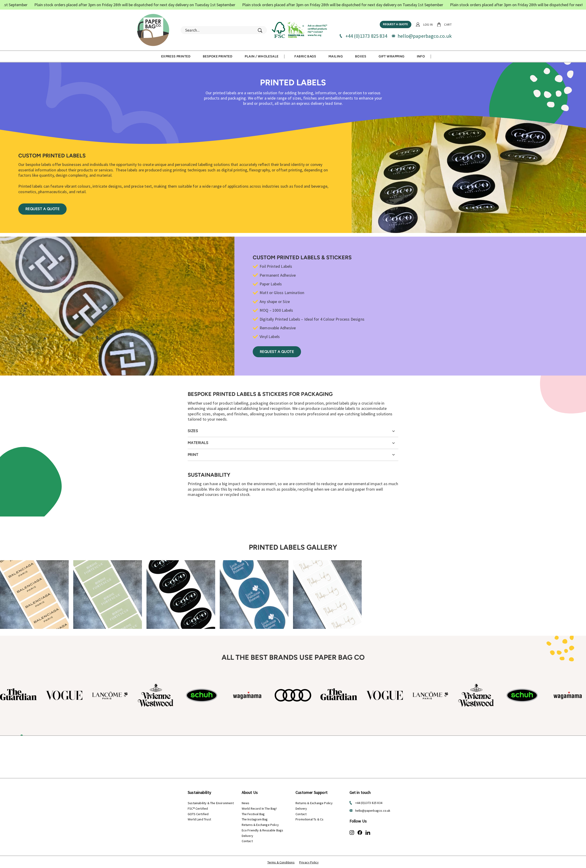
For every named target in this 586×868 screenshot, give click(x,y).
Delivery (247, 836)
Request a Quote (395, 24)
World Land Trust (199, 819)
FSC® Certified (198, 808)
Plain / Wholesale (261, 56)
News (246, 803)
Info (421, 56)
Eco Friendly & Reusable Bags (262, 830)
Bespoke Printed (217, 56)
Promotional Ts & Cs (309, 819)
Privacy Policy (309, 862)
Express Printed (175, 56)
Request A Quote (277, 351)
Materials (198, 443)
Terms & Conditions (281, 862)
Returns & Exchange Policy (260, 825)
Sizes (193, 431)
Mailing (335, 56)
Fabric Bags (305, 56)
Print (193, 454)
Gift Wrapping (391, 56)
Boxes (360, 56)
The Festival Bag (253, 814)
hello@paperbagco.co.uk (425, 36)
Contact (247, 841)
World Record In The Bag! (259, 808)
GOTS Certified (198, 814)
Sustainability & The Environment (211, 803)
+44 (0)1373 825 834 (366, 36)
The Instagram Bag (255, 819)
